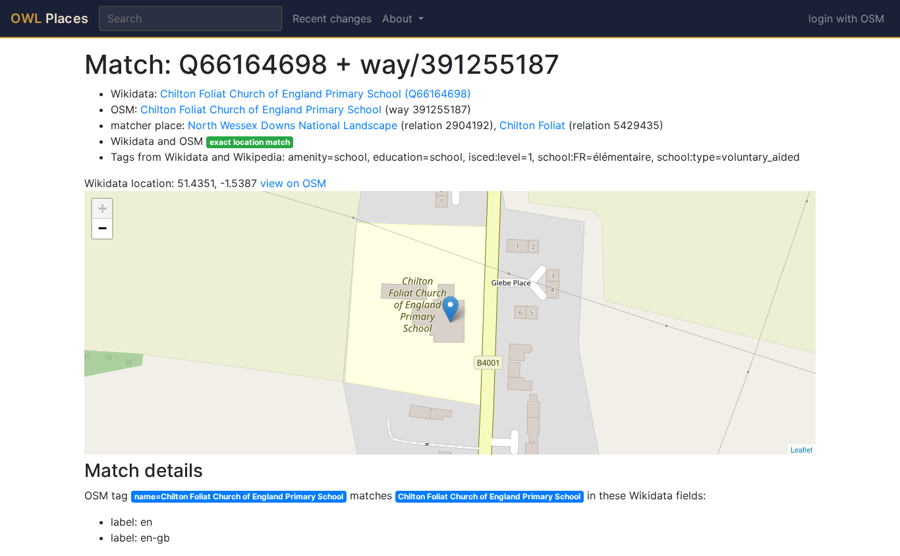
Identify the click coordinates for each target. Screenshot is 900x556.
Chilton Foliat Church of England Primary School (260, 109)
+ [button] (102, 208)
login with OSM (846, 18)
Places (49, 18)
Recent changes (332, 18)
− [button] (102, 228)
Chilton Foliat (532, 125)
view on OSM (293, 183)
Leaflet (801, 449)
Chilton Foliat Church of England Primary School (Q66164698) (315, 93)
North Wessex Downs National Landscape (292, 125)
